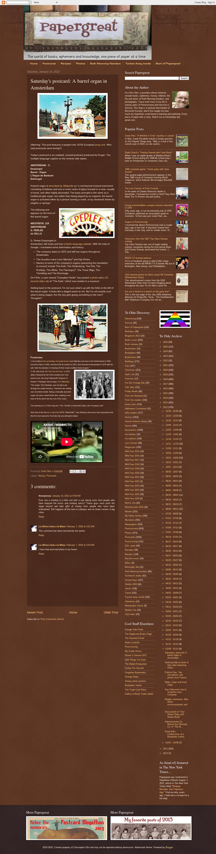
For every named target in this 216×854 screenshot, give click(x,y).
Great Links (130, 404)
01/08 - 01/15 (172, 648)
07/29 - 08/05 (172, 513)
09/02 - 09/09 (172, 490)
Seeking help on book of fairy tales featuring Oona (176, 665)
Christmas (130, 370)
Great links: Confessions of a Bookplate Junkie (174, 734)
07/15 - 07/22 (172, 523)
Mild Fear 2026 (132, 498)
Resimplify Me (132, 567)
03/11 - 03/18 (172, 607)
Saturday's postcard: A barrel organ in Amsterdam (176, 655)
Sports (128, 588)
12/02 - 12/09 (172, 430)
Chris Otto (46, 471)
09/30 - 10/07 (172, 471)
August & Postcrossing (136, 222)
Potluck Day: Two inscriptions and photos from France (175, 675)
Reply (41, 516)
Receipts (129, 550)
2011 (165, 748)
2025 (165, 346)
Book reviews (131, 344)
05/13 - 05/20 (172, 565)
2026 (165, 342)
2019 (165, 374)
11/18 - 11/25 (172, 439)
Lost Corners (131, 443)
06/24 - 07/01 (172, 537)
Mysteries (129, 520)
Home (34, 63)
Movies (128, 511)
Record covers (132, 558)
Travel (128, 593)
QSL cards (130, 545)
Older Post (111, 612)
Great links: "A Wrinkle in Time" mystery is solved (149, 135)
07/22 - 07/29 (172, 518)
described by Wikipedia (61, 186)
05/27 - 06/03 (172, 555)
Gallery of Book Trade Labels (139, 694)
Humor (128, 425)
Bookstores (130, 357)
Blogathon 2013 (132, 336)
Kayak (37, 378)
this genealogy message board (55, 361)
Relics (128, 563)
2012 (165, 407)
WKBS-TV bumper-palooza (138, 258)
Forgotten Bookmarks (135, 672)
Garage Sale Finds (134, 629)
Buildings (129, 361)
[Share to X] (77, 471)
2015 (165, 393)
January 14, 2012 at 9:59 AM (66, 496)
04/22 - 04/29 (172, 579)
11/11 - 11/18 (172, 443)
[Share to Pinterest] (84, 471)
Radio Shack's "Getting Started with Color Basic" (149, 152)
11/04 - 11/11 (172, 448)
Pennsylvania (131, 528)
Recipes (66, 63)
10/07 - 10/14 (172, 467)
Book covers (131, 340)
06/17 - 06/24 (172, 541)
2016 (165, 388)
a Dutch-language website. (78, 244)
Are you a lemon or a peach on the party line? (147, 291)
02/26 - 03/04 (172, 616)
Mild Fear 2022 (132, 481)
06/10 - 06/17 (172, 546)
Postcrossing (131, 541)
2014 (165, 398)
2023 (165, 356)
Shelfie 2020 (131, 584)
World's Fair (130, 610)
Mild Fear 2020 (132, 473)
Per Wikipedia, (64, 382)
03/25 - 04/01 (172, 597)
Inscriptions (130, 438)
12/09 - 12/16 (172, 425)
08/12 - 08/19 (172, 504)
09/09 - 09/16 (172, 485)
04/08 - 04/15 (172, 588)
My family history (133, 515)
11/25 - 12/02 (172, 434)
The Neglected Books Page (138, 634)
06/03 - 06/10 (172, 551)
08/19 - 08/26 (172, 499)
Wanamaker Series (134, 605)
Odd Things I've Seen (135, 659)
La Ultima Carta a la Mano (52, 526)
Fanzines (129, 378)
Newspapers (131, 524)
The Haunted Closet (134, 638)
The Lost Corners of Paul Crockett (141, 188)
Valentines (130, 601)
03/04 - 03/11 (172, 611)
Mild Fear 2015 (132, 451)
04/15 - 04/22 (172, 583)
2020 (165, 370)
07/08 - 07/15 (172, 527)
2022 (165, 360)
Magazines (130, 447)
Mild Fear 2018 (132, 464)
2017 (165, 384)
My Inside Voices (133, 651)
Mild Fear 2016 (132, 455)
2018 (165, 379)
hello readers (131, 413)
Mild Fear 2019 (132, 468)
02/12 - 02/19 (172, 625)
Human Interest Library (136, 421)
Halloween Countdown (135, 408)
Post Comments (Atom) (52, 619)
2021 (165, 365)
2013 (165, 402)
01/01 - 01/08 (172, 742)
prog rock (100, 145)
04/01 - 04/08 (172, 593)
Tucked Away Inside (138, 63)
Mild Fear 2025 (132, 494)
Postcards (49, 63)
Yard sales (130, 614)
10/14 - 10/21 (172, 462)
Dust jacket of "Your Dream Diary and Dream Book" (174, 714)
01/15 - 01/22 (172, 644)
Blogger (169, 847)
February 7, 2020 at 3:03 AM (80, 545)
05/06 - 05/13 (172, 569)
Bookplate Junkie (133, 685)
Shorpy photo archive (135, 681)
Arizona (128, 323)
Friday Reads (131, 391)
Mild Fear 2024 (132, 490)
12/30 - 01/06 (172, 411)
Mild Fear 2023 (132, 485)
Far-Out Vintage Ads (135, 383)
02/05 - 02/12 (172, 630)
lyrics (43, 406)
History (41, 476)
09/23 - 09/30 (172, 476)
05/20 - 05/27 (172, 560)
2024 (165, 351)
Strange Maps (132, 676)
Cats (127, 366)
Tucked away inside (134, 597)
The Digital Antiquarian (136, 664)
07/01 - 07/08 (172, 532)
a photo (94, 277)
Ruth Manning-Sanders (105, 63)
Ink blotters (130, 434)
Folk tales (129, 387)
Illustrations (130, 430)
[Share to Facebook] (81, 471)
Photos (80, 63)
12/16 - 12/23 (172, 420)
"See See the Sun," (56, 371)
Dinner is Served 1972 (135, 655)
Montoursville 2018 (134, 507)
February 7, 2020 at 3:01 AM (80, 526)
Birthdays (129, 331)
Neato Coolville (132, 642)
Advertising (130, 318)
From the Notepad (133, 395)
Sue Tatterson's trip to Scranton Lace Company (175, 692)
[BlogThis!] (74, 471)
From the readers (133, 400)
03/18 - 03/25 (172, 602)
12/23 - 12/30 (172, 416)
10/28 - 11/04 (172, 453)
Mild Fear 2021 (132, 477)
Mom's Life (130, 503)
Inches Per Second (134, 668)
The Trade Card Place (135, 689)
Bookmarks (130, 348)
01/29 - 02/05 (172, 635)
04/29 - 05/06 (172, 574)
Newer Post (35, 612)
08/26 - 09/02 (172, 495)
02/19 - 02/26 (172, 621)
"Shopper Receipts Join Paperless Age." (171, 789)
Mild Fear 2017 (132, 460)
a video (53, 412)
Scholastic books (133, 575)
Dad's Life (129, 374)
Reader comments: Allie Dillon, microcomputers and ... (176, 703)
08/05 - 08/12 (172, 509)
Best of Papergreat (168, 63)
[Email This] (71, 471)
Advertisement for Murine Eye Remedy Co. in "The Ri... (176, 724)
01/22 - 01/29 (172, 639)
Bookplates (130, 353)
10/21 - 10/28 (172, 457)
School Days (131, 580)
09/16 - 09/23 (172, 481)
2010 (165, 753)
